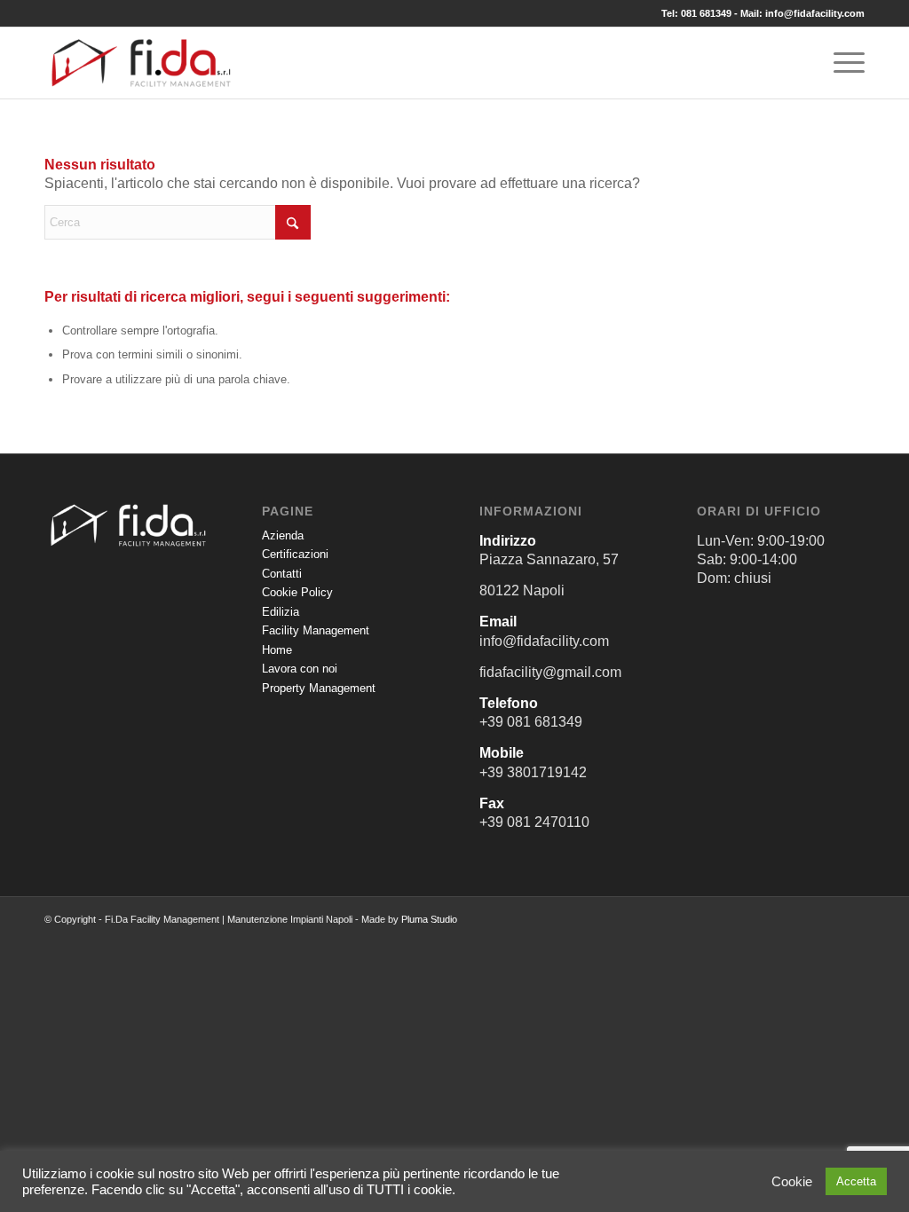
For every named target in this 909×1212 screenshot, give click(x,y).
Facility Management (315, 630)
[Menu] (843, 63)
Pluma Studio (429, 919)
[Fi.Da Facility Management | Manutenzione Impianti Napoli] (141, 63)
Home (277, 650)
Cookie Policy (297, 592)
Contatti (282, 573)
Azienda (283, 535)
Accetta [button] (856, 1181)
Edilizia (280, 611)
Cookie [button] (791, 1182)
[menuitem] (843, 63)
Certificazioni (295, 554)
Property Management (318, 688)
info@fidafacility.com (815, 13)
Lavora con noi (299, 668)
